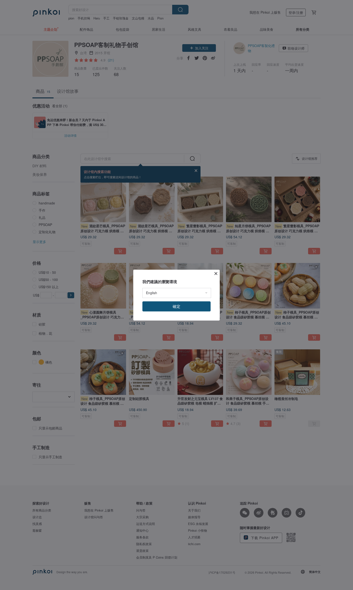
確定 (176, 306)
